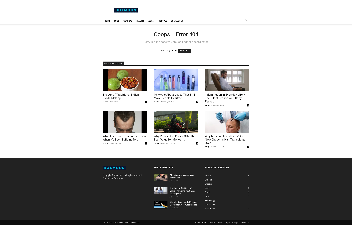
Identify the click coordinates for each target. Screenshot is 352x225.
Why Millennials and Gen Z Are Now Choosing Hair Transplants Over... (225, 139)
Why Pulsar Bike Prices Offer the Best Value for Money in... (174, 137)
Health (140, 21)
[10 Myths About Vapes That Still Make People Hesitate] (176, 80)
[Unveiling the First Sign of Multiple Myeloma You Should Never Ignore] (160, 190)
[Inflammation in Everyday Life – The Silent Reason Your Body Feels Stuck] (227, 80)
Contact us (177, 21)
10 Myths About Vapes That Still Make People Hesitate (174, 96)
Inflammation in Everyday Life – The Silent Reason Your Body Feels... (225, 98)
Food (116, 21)
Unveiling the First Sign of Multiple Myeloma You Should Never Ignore (182, 191)
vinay (207, 147)
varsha (105, 102)
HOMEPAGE (184, 51)
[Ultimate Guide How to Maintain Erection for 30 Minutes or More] (160, 204)
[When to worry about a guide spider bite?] (160, 177)
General (127, 21)
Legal (151, 21)
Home (107, 21)
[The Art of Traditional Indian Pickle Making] (125, 80)
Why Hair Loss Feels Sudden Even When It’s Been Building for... (124, 137)
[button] (246, 21)
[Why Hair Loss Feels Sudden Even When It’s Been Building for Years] (125, 122)
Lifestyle (162, 21)
